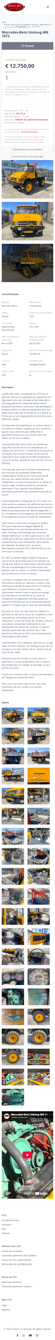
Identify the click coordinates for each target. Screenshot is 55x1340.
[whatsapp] (23, 1335)
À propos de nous (10, 1220)
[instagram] (37, 1335)
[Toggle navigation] (48, 7)
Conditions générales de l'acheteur (19, 1255)
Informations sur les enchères (27, 149)
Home (3, 22)
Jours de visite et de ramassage (27, 156)
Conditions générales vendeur (17, 1286)
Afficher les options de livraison (31, 119)
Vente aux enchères (11, 1282)
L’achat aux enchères (12, 1251)
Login (4, 1305)
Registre (6, 1309)
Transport (6, 1224)
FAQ (4, 1229)
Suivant (35, 26)
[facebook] (17, 1335)
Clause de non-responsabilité (16, 1260)
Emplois (6, 1233)
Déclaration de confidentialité (17, 1264)
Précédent (21, 26)
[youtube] (30, 1335)
